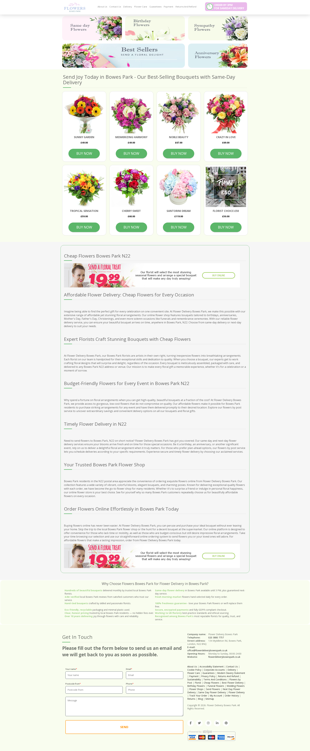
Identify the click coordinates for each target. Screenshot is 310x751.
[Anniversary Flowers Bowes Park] (218, 56)
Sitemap (209, 698)
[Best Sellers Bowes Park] (123, 56)
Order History (232, 695)
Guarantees (155, 6)
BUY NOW (84, 153)
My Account (216, 695)
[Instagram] (208, 723)
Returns (191, 698)
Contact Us (115, 6)
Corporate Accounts (214, 669)
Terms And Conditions (215, 679)
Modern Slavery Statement (231, 673)
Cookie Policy (194, 669)
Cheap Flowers (211, 682)
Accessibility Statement (212, 666)
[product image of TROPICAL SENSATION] (84, 187)
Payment (168, 6)
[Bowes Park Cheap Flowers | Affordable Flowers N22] (73, 7)
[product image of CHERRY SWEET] (131, 187)
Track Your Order (198, 695)
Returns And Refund (186, 6)
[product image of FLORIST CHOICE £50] (226, 187)
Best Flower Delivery (232, 682)
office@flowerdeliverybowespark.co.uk (207, 650)
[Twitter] (199, 723)
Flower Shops (196, 689)
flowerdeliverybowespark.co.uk (224, 656)
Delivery (127, 6)
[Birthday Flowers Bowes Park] (155, 28)
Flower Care (140, 6)
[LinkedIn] (217, 723)
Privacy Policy (208, 676)
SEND (124, 727)
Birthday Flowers (196, 685)
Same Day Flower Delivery (212, 692)
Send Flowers (213, 689)
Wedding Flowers (236, 685)
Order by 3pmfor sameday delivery (229, 6)
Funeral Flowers (215, 685)
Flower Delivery (236, 692)
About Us (102, 6)
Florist (198, 682)
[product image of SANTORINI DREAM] (178, 187)
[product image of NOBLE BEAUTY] (178, 113)
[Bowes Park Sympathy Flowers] (218, 28)
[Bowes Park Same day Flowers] (92, 28)
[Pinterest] (226, 723)
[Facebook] (190, 723)
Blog (200, 698)
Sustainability (194, 679)
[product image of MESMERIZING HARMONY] (131, 113)
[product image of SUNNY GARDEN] (84, 113)
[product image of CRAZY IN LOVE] (226, 113)
